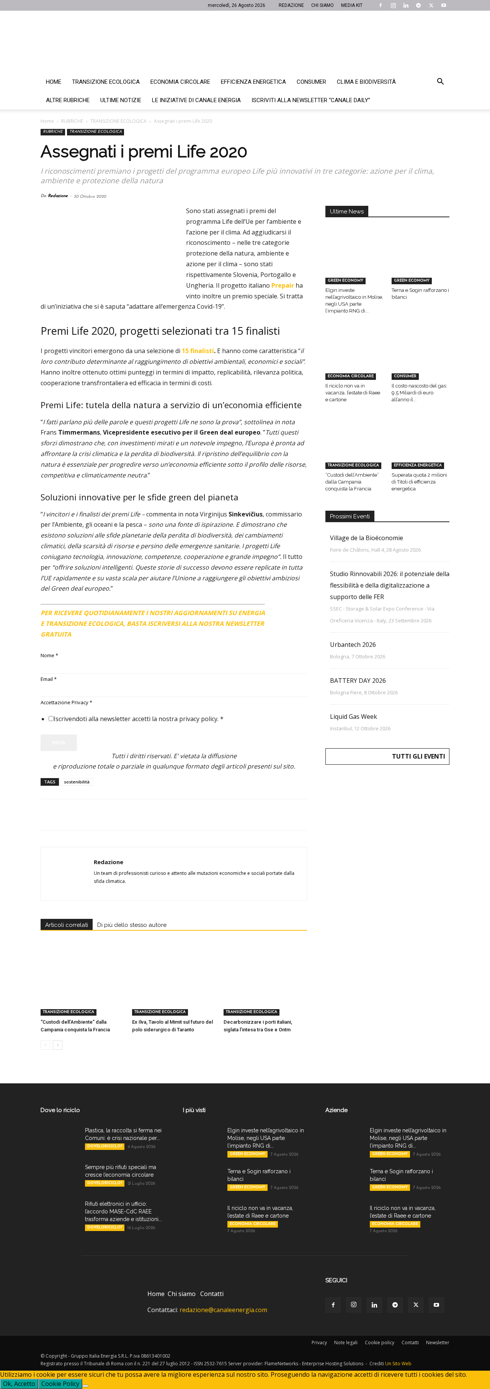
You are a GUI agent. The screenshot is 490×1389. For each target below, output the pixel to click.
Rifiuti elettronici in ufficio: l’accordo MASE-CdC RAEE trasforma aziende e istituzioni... (123, 1211)
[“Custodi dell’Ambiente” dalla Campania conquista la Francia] (82, 987)
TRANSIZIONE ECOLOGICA (118, 121)
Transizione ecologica (106, 81)
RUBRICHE (72, 121)
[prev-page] (45, 1045)
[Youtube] (443, 5)
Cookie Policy (60, 1383)
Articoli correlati (66, 925)
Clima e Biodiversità (366, 81)
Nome (49, 655)
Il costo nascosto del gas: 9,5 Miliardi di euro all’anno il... (419, 392)
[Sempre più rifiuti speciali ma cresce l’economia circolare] (60, 1176)
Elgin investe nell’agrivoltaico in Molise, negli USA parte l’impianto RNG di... (265, 1138)
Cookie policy (379, 1342)
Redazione (58, 196)
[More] (172, 814)
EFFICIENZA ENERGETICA (418, 465)
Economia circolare (180, 81)
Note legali (346, 1342)
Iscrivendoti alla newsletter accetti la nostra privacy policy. (139, 719)
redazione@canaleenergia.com (223, 1310)
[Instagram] (393, 5)
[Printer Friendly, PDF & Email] (286, 610)
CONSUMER (405, 376)
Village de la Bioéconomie (366, 538)
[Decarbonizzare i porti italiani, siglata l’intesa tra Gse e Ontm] (265, 987)
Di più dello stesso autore (132, 925)
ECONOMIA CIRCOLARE (351, 376)
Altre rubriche (68, 100)
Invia (58, 742)
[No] (85, 1386)
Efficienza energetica (253, 81)
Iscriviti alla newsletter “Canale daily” (311, 100)
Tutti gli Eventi (418, 756)
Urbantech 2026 (353, 644)
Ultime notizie (120, 100)
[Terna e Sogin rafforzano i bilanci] (421, 264)
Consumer (311, 81)
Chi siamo (182, 1294)
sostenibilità (77, 782)
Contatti (212, 1294)
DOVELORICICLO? (104, 1146)
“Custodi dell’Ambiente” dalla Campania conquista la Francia (352, 482)
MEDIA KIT (352, 5)
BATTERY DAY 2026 (358, 680)
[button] (440, 82)
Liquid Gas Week (353, 716)
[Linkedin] (406, 5)
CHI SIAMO (322, 5)
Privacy (319, 1342)
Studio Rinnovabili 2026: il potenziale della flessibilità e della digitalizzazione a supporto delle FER (389, 585)
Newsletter (437, 1342)
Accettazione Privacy (66, 702)
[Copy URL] (154, 814)
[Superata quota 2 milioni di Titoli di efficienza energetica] (421, 449)
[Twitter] (431, 5)
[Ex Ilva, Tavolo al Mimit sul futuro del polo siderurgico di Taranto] (174, 987)
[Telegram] (418, 5)
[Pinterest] (83, 814)
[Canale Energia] (245, 42)
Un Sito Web (398, 1363)
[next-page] (57, 1045)
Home (53, 81)
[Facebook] (380, 5)
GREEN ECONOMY (345, 280)
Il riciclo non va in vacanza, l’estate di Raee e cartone (352, 392)
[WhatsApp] (101, 814)
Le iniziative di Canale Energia (196, 100)
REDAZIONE (291, 5)
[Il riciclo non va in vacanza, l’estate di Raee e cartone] (354, 360)
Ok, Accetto (19, 1383)
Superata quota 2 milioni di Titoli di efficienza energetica (419, 482)
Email (49, 679)
